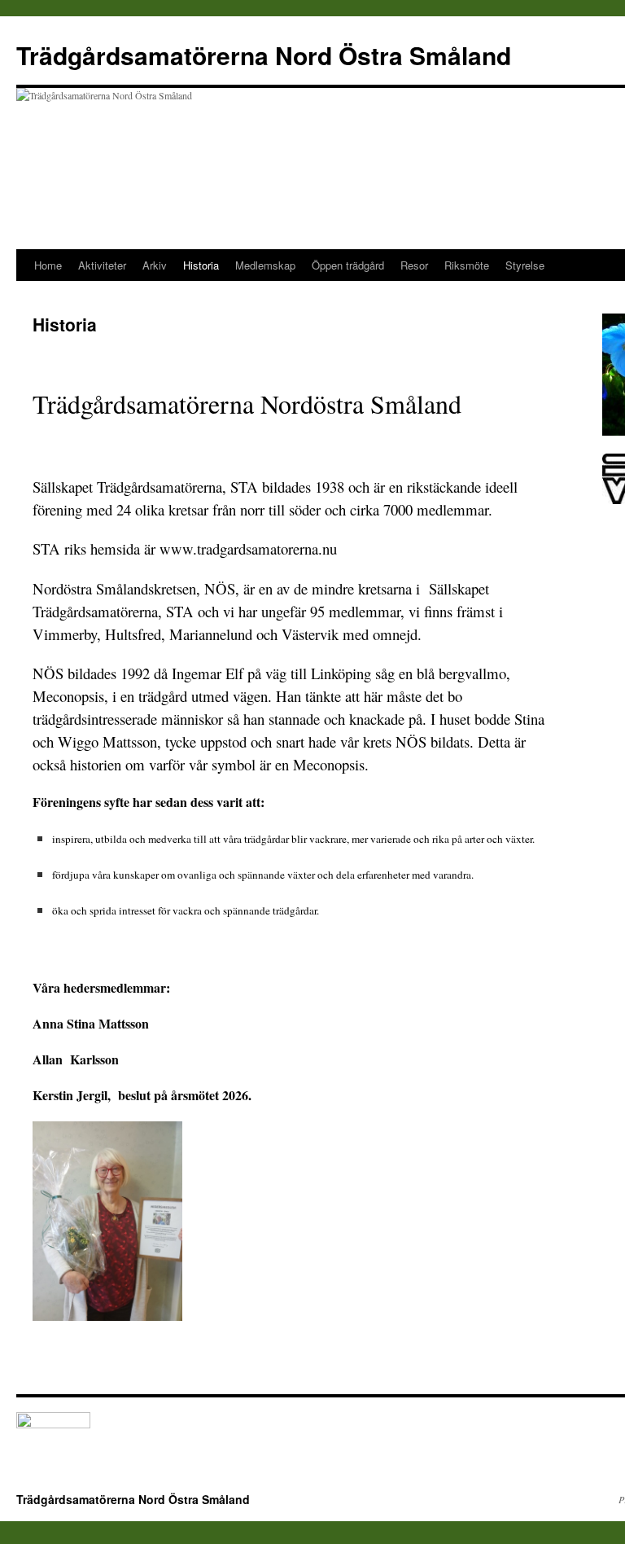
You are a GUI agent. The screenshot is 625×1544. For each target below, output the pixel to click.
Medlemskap (265, 265)
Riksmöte (466, 265)
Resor (414, 265)
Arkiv (154, 265)
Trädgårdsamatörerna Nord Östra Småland (263, 54)
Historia (201, 265)
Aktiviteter (102, 265)
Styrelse (524, 265)
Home (48, 265)
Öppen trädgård (348, 265)
